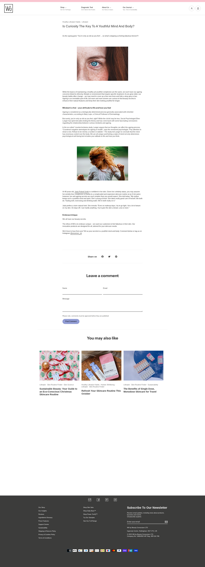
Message (65, 299)
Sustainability (153, 385)
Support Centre (43, 524)
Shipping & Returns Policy (47, 531)
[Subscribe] (166, 522)
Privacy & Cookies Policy (46, 534)
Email (105, 288)
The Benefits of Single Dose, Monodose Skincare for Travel (140, 390)
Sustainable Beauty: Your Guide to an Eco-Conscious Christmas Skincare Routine (58, 391)
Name (64, 288)
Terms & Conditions (45, 538)
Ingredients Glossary (45, 517)
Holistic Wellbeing (108, 385)
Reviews (41, 514)
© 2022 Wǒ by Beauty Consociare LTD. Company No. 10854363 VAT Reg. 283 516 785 (143, 535)
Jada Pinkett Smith (82, 192)
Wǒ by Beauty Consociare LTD (137, 527)
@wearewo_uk (76, 233)
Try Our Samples (89, 517)
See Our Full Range (90, 521)
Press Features (43, 521)
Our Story (41, 507)
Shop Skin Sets (88, 507)
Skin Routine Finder (55, 385)
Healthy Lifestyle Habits (71, 22)
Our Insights (42, 511)
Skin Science (69, 385)
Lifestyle (85, 22)
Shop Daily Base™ (89, 511)
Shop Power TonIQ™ (90, 514)
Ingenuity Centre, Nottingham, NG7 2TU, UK (142, 531)
